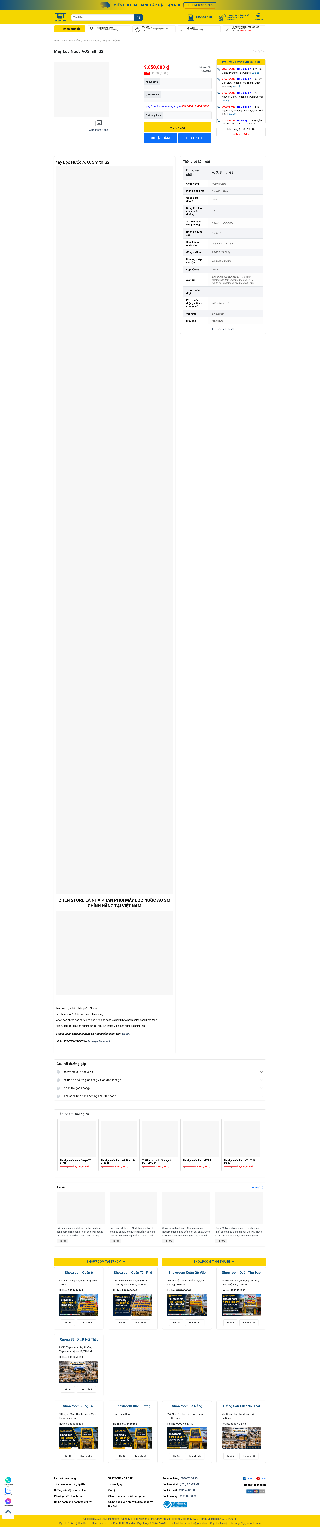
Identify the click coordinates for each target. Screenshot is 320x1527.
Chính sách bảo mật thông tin (126, 1496)
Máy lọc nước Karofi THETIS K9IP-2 (239, 1162)
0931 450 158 (186, 1490)
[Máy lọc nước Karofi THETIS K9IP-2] (242, 1139)
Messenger (8, 1505)
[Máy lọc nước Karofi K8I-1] (201, 1139)
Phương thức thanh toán (69, 1496)
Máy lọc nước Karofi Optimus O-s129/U (118, 1162)
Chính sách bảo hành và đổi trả (73, 1502)
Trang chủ (59, 40)
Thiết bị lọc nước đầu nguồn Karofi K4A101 (157, 1162)
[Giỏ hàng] (258, 17)
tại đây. (126, 1033)
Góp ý (111, 1490)
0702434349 (228, 120)
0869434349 (228, 69)
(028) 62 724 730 (190, 1484)
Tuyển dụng (115, 1484)
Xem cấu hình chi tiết (223, 329)
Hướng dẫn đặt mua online (70, 1490)
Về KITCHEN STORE (120, 1478)
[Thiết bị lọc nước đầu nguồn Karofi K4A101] (160, 1139)
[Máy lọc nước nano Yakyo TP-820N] (78, 1139)
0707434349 (228, 93)
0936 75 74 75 (189, 1478)
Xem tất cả (257, 1187)
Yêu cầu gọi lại (8, 1484)
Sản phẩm (74, 40)
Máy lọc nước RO (112, 40)
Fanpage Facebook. (99, 1041)
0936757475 (205, 5)
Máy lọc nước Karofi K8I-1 (197, 1160)
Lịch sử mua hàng (65, 1478)
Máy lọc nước (91, 40)
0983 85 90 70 (188, 1496)
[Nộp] (138, 17)
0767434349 (228, 79)
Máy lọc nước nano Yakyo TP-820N (76, 1162)
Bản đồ (255, 72)
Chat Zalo (8, 1495)
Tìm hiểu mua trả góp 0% (69, 1484)
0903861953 (228, 106)
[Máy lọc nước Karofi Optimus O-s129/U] (119, 1139)
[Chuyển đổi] (261, 1072)
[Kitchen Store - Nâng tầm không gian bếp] (61, 17)
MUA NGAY (178, 127)
